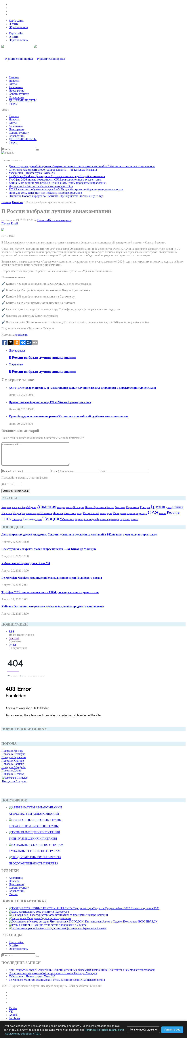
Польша (162, 513)
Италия (58, 513)
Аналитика (16, 87)
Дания (168, 507)
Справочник (16, 97)
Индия (17, 513)
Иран (37, 513)
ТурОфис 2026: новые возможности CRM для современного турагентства (55, 179)
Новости (14, 80)
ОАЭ (153, 512)
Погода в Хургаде (12, 760)
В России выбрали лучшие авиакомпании (42, 357)
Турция (50, 518)
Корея (103, 513)
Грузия (157, 506)
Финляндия (90, 519)
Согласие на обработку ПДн (22, 1033)
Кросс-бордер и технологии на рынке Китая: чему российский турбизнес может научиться (68, 416)
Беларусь (61, 507)
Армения (46, 506)
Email (14, 223)
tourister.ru (21, 334)
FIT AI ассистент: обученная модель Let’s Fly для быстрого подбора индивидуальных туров (66, 189)
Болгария (78, 507)
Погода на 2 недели (14, 781)
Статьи (13, 83)
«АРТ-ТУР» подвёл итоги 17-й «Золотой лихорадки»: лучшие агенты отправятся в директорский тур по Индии (82, 387)
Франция (102, 519)
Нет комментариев (59, 220)
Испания (46, 513)
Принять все (172, 1029)
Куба (109, 513)
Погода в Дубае (11, 770)
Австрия (16, 507)
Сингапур (17, 519)
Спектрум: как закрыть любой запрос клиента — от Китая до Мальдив (53, 169)
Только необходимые (143, 1029)
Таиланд (29, 519)
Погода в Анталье (12, 773)
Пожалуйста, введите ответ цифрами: (24, 477)
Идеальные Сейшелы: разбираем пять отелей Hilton (41, 186)
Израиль (6, 513)
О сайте (13, 23)
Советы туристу (19, 93)
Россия (173, 512)
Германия (132, 507)
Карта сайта (16, 20)
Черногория (113, 520)
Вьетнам (120, 507)
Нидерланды (141, 513)
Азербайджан (28, 507)
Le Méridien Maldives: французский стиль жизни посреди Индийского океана (57, 176)
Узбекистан (67, 519)
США (6, 519)
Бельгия (69, 507)
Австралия (6, 507)
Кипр (86, 513)
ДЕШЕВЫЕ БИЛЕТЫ (23, 100)
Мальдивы (119, 513)
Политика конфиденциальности (104, 1029)
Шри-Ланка (125, 519)
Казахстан (70, 513)
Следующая (16, 364)
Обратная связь (18, 27)
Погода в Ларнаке (12, 763)
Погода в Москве (12, 750)
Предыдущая (17, 350)
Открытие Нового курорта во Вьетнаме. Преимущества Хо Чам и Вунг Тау (56, 196)
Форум (13, 103)
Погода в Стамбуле (13, 754)
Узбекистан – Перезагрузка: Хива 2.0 (32, 172)
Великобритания (95, 507)
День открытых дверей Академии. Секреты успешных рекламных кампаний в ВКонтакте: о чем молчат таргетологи (82, 166)
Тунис (39, 519)
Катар (79, 513)
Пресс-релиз (16, 90)
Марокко (131, 513)
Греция (145, 507)
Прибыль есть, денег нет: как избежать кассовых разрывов (45, 192)
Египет (177, 507)
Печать (5, 223)
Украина (79, 519)
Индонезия (28, 513)
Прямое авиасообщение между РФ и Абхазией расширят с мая (50, 402)
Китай (94, 513)
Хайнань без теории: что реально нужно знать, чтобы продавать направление (57, 182)
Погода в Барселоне (13, 757)
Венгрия (110, 507)
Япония (134, 519)
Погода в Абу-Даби (13, 767)
